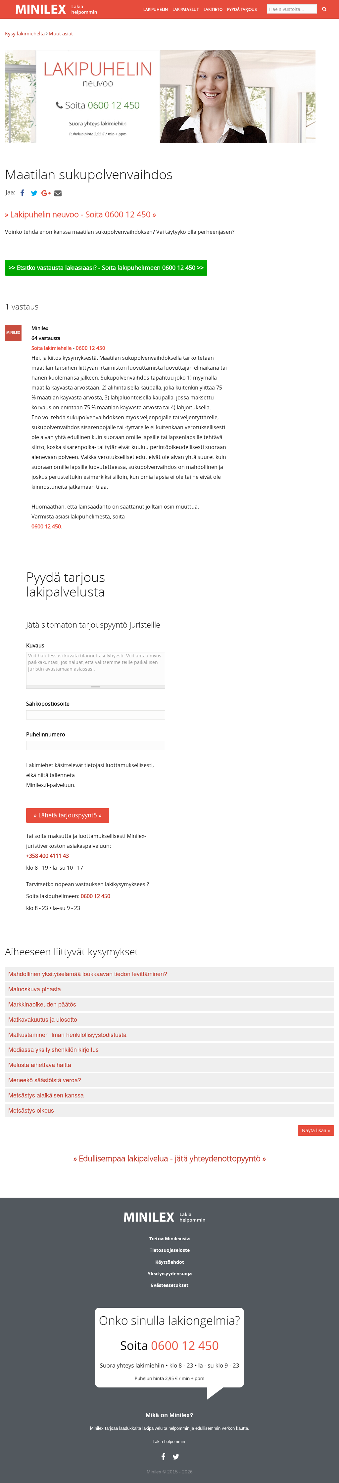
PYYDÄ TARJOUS (242, 9)
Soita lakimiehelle (51, 348)
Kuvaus (35, 645)
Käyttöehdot (169, 1262)
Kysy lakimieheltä (25, 33)
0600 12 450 (90, 348)
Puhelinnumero (45, 734)
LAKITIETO (213, 9)
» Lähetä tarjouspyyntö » (68, 815)
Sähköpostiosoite (48, 703)
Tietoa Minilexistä (169, 1238)
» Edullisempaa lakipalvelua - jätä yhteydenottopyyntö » (169, 1158)
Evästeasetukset (169, 1285)
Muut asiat (61, 33)
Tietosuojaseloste (170, 1250)
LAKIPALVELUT (185, 9)
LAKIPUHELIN (155, 9)
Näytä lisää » (316, 1130)
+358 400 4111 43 (47, 855)
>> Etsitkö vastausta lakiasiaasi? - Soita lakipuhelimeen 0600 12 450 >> (106, 267)
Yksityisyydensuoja (170, 1273)
